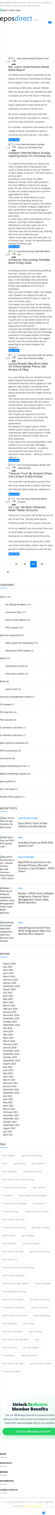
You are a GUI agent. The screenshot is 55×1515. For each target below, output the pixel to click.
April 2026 (7, 973)
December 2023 (10, 1050)
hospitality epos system (14, 1291)
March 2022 (8, 1108)
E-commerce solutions (11, 727)
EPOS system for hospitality (19, 642)
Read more (14, 139)
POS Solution (6, 719)
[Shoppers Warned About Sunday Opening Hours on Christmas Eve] (30, 147)
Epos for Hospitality (10, 635)
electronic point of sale (37, 1211)
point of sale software (13, 1275)
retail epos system (14, 673)
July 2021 (7, 1131)
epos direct (29, 1323)
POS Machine (7, 712)
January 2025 (9, 1011)
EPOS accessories (9, 750)
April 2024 (7, 1037)
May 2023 (7, 1073)
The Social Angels (33, 1505)
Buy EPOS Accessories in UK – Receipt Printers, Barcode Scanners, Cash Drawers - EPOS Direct (36, 866)
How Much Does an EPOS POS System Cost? (35, 844)
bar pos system (31, 1347)
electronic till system (13, 1299)
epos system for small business (18, 1179)
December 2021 (10, 1115)
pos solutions (9, 1243)
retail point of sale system (15, 1283)
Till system (5, 704)
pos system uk (9, 1259)
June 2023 (7, 1070)
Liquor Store (11, 689)
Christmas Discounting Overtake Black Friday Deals (29, 261)
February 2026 (10, 979)
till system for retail (40, 1299)
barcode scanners (41, 1227)
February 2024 (10, 1044)
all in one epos (7, 789)
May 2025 (7, 999)
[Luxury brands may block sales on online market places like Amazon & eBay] (30, 358)
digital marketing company (13, 773)
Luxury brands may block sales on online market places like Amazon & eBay (28, 366)
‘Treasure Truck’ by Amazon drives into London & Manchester (30, 474)
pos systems (39, 1187)
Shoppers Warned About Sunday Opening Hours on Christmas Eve (29, 154)
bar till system (9, 1347)
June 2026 (7, 969)
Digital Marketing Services (13, 765)
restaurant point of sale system (18, 1267)
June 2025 (7, 995)
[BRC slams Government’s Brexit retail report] (30, 61)
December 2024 (10, 1015)
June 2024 (7, 1031)
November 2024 (10, 1018)
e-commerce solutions (13, 1307)
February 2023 (10, 1083)
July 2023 (7, 1066)
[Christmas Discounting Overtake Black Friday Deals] (30, 254)
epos (4, 1163)
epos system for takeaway (15, 1339)
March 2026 (8, 976)
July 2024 (7, 1028)
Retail (3, 658)
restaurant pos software (14, 1203)
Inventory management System (16, 696)
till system (7, 1195)
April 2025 (7, 1002)
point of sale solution (40, 1363)
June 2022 (7, 1099)
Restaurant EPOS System (18, 650)
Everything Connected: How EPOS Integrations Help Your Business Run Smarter (34, 931)
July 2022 (7, 1095)
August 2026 (9, 963)
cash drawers (35, 1331)
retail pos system (31, 1243)
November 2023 (10, 1053)
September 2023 (11, 1060)
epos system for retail (13, 1219)
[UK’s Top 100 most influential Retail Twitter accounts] (30, 501)
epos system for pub (12, 1251)
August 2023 (9, 1063)
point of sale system (15, 619)
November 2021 (10, 1118)
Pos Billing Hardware (16, 604)
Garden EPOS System (11, 796)
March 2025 (8, 1005)
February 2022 (10, 1112)
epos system (6, 781)
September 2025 (11, 986)
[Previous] (8, 564)
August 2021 (9, 1128)
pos (37, 1339)
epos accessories (40, 1307)
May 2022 (7, 1102)
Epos (2, 596)
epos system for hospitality (33, 1195)
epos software (9, 1171)
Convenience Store (14, 666)
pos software (28, 1235)
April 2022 (7, 1105)
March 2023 (8, 1079)
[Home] (2, 1511)
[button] (22, 1511)
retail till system (29, 1355)
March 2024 (8, 1041)
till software (8, 1355)
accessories (6, 758)
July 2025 (7, 992)
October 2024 (9, 1021)
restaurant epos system (14, 1187)
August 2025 (9, 989)
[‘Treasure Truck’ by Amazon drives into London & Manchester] (30, 468)
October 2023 (9, 1057)
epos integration (42, 1315)
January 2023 (9, 1086)
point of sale (8, 1235)
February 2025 (10, 1008)
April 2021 (7, 1134)
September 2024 (11, 1024)
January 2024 (9, 1047)
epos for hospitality (12, 1331)
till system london (11, 1371)
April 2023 (7, 1076)
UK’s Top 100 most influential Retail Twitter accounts (27, 508)
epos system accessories (12, 742)
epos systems (38, 1163)
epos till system (43, 1283)
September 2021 (11, 1125)
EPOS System (12, 627)
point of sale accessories (15, 1315)
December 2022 (10, 1089)
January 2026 (9, 982)
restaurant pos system (13, 1227)
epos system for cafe (13, 1363)
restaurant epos (13, 612)
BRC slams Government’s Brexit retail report (28, 68)
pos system (19, 1163)
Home (23, 38)
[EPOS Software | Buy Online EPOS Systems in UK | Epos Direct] (27, 19)
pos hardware (9, 1323)
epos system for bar (40, 1251)
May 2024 (7, 1034)
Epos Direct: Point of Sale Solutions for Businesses (32, 825)
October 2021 (9, 1121)
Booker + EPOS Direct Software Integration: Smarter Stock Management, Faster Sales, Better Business (36, 898)
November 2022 (10, 1092)
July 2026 (7, 966)
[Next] (16, 572)
